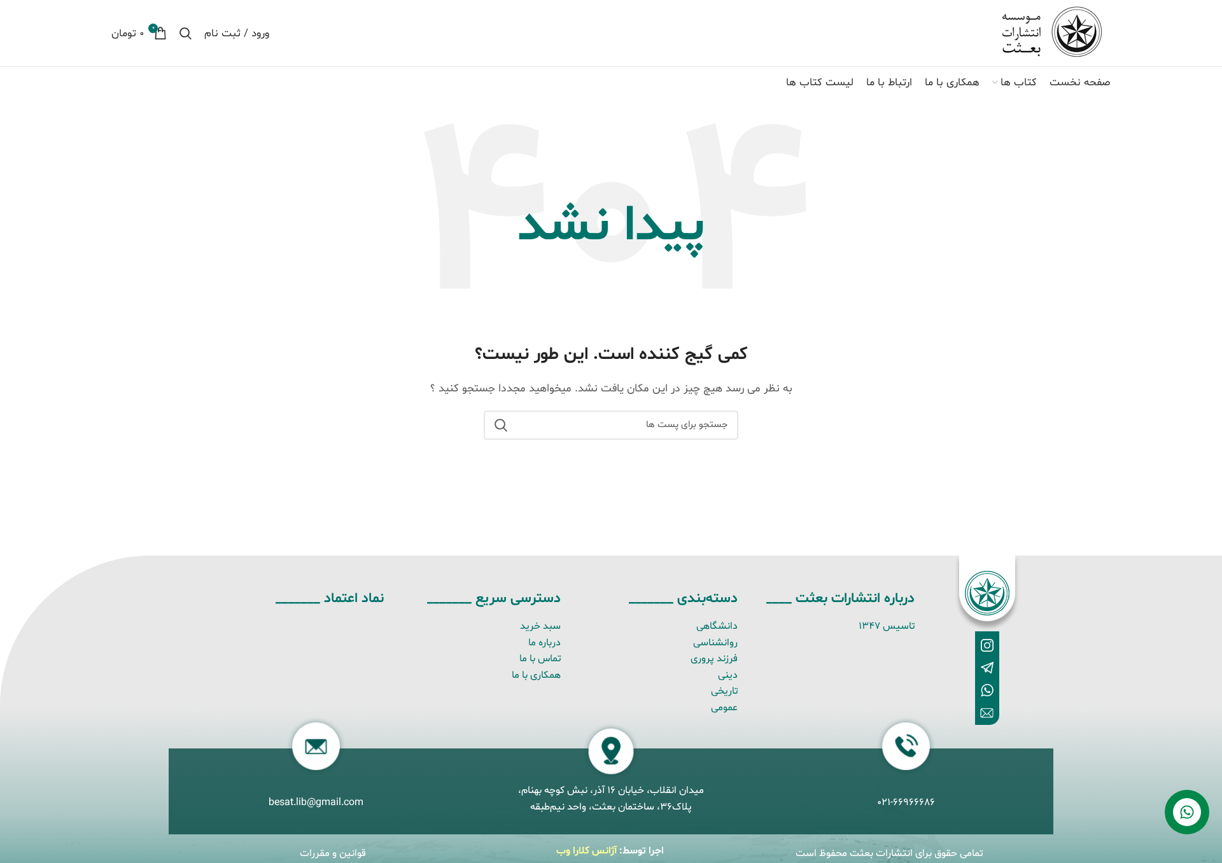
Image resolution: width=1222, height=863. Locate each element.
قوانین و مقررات (333, 853)
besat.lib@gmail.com (316, 803)
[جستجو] (185, 33)
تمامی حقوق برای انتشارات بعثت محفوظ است (889, 853)
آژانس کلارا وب (586, 851)
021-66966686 (906, 803)
